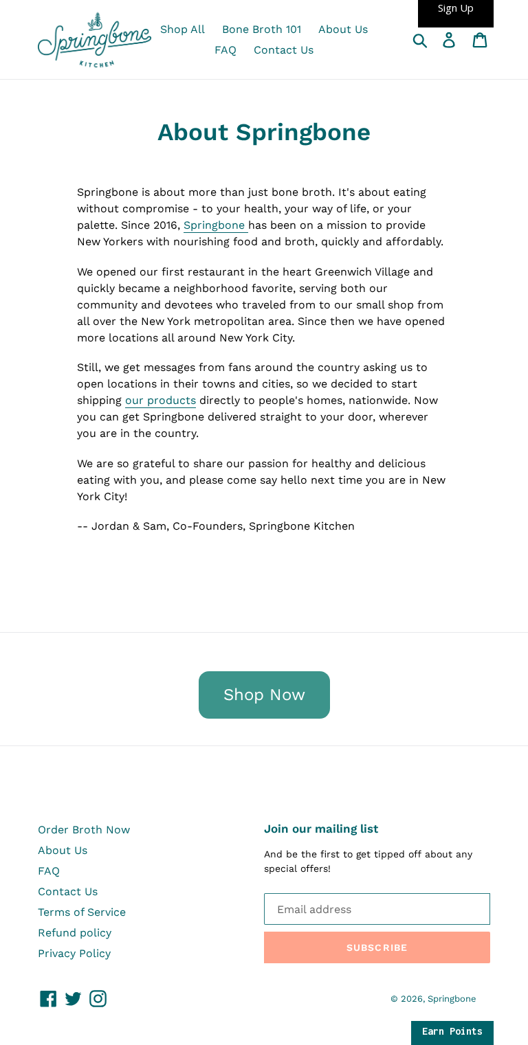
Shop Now (264, 695)
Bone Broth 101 (261, 29)
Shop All (182, 29)
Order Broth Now (84, 829)
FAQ (225, 49)
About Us (343, 29)
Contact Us (284, 49)
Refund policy (74, 932)
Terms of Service (82, 912)
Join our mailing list (321, 828)
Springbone (216, 225)
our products (160, 400)
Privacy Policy (74, 953)
